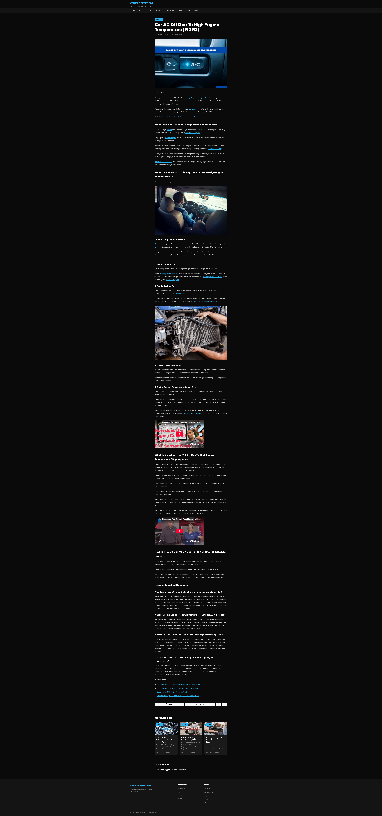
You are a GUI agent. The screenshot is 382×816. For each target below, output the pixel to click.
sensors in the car (214, 149)
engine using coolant (178, 294)
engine (169, 130)
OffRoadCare (169, 10)
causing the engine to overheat (205, 301)
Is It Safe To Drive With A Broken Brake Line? (177, 117)
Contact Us (207, 799)
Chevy (180, 795)
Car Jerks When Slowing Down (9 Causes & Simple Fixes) (179, 684)
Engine (158, 19)
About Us (207, 789)
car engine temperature (212, 277)
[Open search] (250, 4)
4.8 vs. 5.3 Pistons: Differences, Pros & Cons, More (164, 740)
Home (134, 10)
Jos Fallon (160, 34)
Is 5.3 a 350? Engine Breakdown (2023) (189, 739)
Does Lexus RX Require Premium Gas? (172, 692)
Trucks (181, 10)
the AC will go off (172, 280)
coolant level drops (212, 252)
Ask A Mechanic (209, 792)
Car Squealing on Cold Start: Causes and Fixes (215, 740)
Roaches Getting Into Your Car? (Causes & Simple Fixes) (179, 688)
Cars (141, 10)
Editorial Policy (208, 803)
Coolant (158, 244)
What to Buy (193, 10)
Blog (205, 796)
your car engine (170, 138)
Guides (150, 10)
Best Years (181, 789)
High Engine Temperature (198, 98)
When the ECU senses (163, 162)
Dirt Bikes (181, 802)
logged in (168, 770)
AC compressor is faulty (168, 274)
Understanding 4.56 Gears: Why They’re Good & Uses (178, 696)
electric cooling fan (192, 133)
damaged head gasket (192, 413)
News (158, 10)
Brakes (180, 798)
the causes (193, 109)
